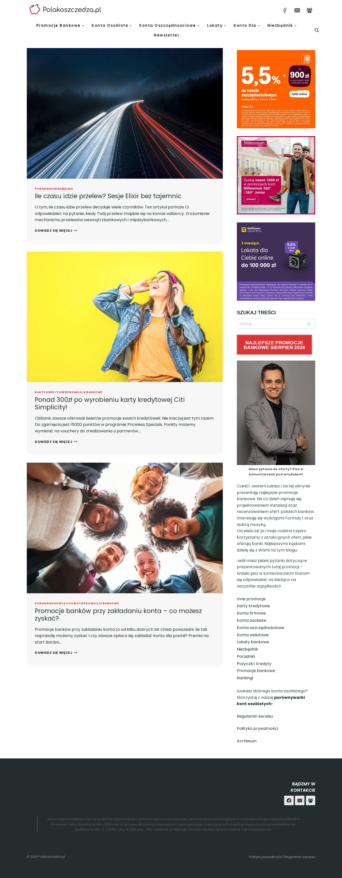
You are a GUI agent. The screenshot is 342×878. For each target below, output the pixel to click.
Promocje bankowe (84, 392)
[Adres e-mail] (297, 10)
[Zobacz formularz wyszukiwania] (316, 30)
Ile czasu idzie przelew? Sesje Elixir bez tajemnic (108, 196)
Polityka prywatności (257, 728)
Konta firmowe (251, 613)
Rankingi (245, 678)
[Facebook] (289, 800)
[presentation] (125, 113)
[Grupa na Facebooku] (309, 10)
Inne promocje (251, 599)
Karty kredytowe (50, 392)
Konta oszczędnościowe (260, 628)
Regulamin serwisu (255, 716)
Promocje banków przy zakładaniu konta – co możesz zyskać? (118, 615)
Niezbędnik (63, 189)
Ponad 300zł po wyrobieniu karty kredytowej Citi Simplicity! (110, 403)
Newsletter (166, 35)
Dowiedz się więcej (56, 230)
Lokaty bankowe (253, 642)
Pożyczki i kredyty (254, 664)
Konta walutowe (253, 635)
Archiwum (247, 741)
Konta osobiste (68, 603)
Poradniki (44, 189)
